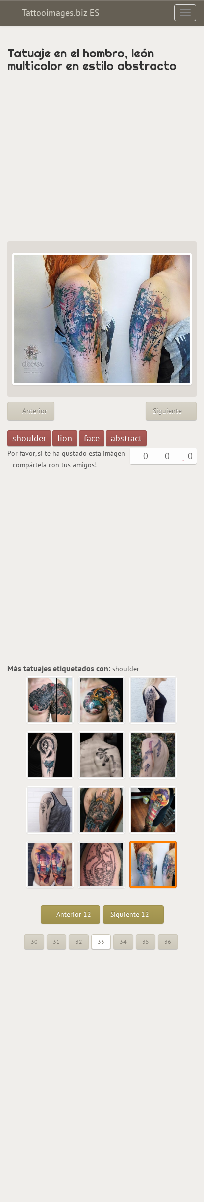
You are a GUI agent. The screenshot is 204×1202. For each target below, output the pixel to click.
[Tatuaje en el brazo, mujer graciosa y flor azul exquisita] (50, 755)
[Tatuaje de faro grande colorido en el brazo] (153, 810)
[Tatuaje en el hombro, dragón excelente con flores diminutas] (50, 700)
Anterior (33, 410)
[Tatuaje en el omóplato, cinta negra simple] (102, 755)
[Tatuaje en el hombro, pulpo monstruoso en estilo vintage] (102, 865)
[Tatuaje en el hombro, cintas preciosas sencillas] (153, 755)
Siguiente (168, 410)
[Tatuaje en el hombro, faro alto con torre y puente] (50, 865)
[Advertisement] (102, 157)
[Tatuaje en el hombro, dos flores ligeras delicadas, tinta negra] (50, 810)
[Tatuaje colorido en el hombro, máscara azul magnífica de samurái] (102, 700)
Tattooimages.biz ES (59, 12)
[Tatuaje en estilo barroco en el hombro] (153, 700)
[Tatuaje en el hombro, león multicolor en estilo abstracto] (153, 865)
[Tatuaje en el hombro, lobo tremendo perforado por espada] (102, 810)
